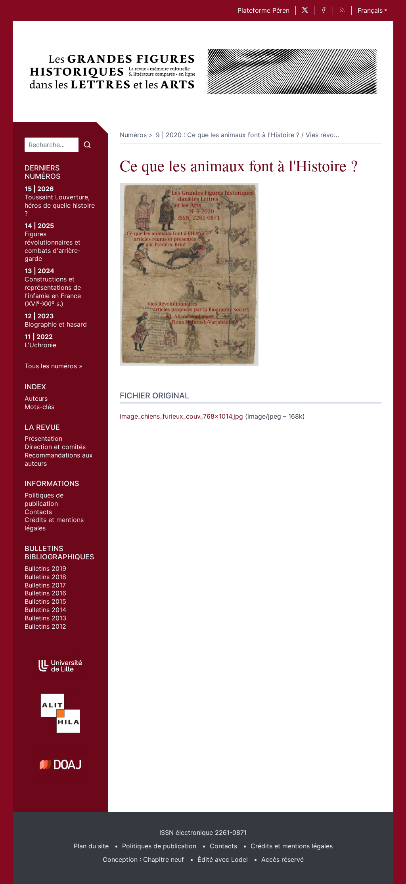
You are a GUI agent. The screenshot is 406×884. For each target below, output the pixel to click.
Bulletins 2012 (45, 626)
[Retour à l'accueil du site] (114, 71)
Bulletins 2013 (45, 618)
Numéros (133, 135)
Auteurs (36, 398)
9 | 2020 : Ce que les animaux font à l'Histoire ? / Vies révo (247, 135)
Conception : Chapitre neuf (143, 859)
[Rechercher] (87, 145)
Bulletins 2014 (45, 610)
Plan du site (91, 846)
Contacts (38, 512)
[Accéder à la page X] (305, 10)
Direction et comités (55, 447)
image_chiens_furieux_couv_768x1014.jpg (181, 416)
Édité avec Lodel (222, 859)
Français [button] (370, 10)
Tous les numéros (51, 366)
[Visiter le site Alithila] (60, 713)
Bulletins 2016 (45, 593)
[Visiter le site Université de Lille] (60, 665)
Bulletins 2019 (45, 568)
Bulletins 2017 (45, 585)
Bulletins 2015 (45, 601)
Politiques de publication (44, 499)
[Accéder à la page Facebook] (323, 10)
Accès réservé (282, 859)
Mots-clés (39, 407)
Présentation (43, 438)
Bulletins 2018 (45, 577)
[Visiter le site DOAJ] (60, 764)
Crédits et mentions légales (292, 846)
